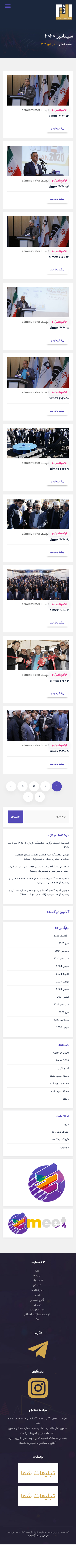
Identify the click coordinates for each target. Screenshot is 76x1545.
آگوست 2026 (61, 936)
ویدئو (66, 1099)
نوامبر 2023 (62, 982)
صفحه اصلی (65, 45)
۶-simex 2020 (59, 680)
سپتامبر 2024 (61, 959)
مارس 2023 (62, 989)
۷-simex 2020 (59, 610)
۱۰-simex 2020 (59, 398)
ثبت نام (37, 1285)
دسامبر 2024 (62, 951)
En (37, 1320)
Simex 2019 (62, 1060)
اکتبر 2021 (63, 997)
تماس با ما (37, 1281)
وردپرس (64, 1147)
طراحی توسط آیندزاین (38, 1536)
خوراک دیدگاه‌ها (60, 1139)
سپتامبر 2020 (61, 1020)
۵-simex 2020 (59, 751)
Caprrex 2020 (61, 1053)
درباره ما (37, 1276)
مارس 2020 (62, 1027)
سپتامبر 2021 (61, 1005)
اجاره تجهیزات (37, 1310)
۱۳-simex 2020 (58, 186)
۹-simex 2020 (59, 469)
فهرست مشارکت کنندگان (37, 1315)
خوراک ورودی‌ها (60, 1132)
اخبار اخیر (64, 1068)
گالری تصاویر (37, 1300)
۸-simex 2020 (59, 539)
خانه (37, 1271)
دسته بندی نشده (59, 1076)
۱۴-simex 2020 (59, 116)
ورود (66, 1124)
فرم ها (37, 1305)
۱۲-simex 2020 (59, 257)
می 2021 (64, 1012)
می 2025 (64, 943)
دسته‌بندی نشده (59, 1091)
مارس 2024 (62, 966)
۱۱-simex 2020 (59, 327)
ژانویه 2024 (62, 974)
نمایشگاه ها (37, 1290)
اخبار (37, 1295)
